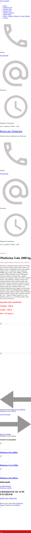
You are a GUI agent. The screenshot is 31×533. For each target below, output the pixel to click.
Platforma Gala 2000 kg (9, 478)
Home (5, 6)
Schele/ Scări (7, 14)
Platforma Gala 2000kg (9, 452)
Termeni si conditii (5, 488)
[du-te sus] (0, 507)
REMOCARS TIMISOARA (8, 498)
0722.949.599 (4, 55)
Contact (5, 18)
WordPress (17, 505)
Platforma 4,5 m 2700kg (9, 465)
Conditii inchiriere (5, 486)
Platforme (3, 253)
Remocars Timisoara (11, 131)
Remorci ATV (7, 11)
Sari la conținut (4, 1)
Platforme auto (7, 7)
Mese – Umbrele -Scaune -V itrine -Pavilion (16, 16)
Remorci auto (7, 9)
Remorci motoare (8, 13)
